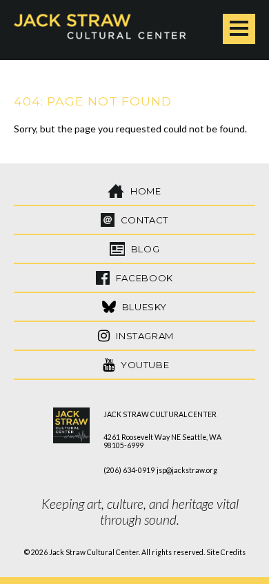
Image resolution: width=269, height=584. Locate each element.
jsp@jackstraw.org (187, 470)
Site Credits (226, 552)
